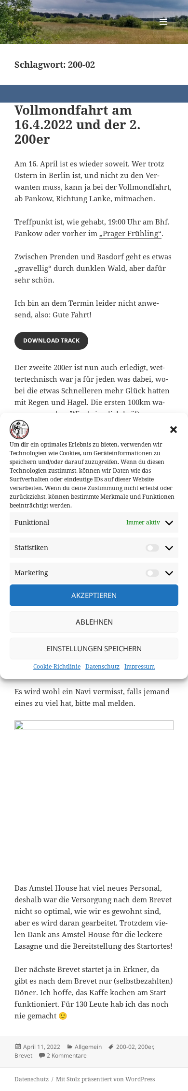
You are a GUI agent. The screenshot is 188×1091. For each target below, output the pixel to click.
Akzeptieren (94, 595)
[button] (173, 429)
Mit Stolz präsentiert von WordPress (105, 1079)
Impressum (139, 666)
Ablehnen (94, 622)
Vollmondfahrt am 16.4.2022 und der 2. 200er (77, 124)
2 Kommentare (67, 1055)
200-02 (125, 1047)
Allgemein (88, 1047)
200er (145, 1047)
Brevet (23, 1055)
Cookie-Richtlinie (57, 666)
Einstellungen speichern (94, 648)
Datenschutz (102, 666)
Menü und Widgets (164, 31)
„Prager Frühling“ (130, 233)
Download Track (51, 340)
